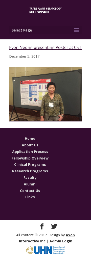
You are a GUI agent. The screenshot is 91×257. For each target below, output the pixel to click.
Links (30, 197)
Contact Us (30, 190)
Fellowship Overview (30, 158)
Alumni (30, 184)
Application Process (30, 151)
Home (30, 138)
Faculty (30, 177)
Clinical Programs (30, 164)
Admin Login (61, 241)
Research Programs (30, 171)
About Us (30, 145)
